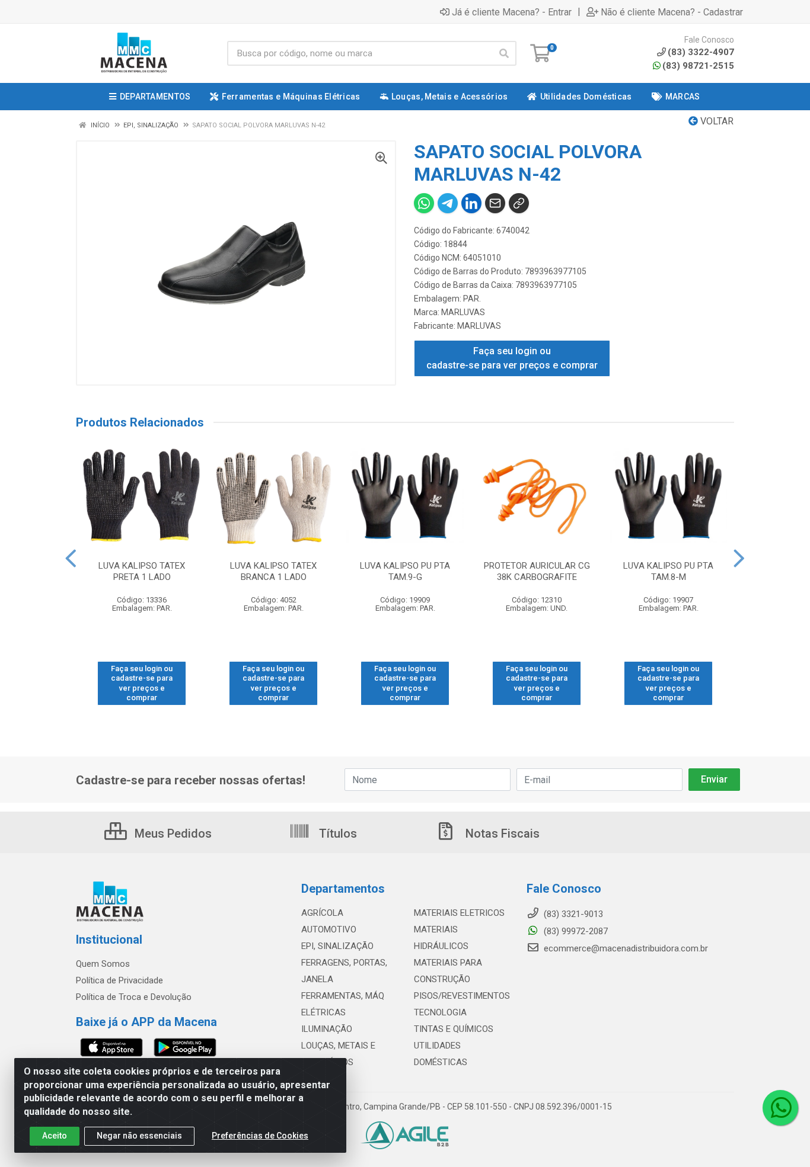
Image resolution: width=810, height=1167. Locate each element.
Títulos (336, 833)
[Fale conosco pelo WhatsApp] (780, 1108)
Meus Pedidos (172, 833)
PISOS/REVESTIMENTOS (462, 995)
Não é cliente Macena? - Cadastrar (672, 12)
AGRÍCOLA (322, 913)
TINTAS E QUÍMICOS (453, 1029)
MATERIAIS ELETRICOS (459, 913)
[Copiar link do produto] (519, 203)
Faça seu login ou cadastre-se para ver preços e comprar (512, 358)
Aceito (54, 1135)
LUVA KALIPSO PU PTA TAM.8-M (668, 571)
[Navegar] (71, 558)
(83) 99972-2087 (574, 931)
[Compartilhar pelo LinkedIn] (471, 203)
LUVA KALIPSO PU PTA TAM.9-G (405, 571)
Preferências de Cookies (260, 1135)
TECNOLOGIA (440, 1012)
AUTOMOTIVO (328, 929)
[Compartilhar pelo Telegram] (448, 203)
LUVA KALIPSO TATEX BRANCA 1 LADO (273, 571)
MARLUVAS (463, 312)
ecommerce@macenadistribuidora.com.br (624, 948)
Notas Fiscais (501, 833)
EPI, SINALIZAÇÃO (337, 946)
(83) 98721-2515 (698, 65)
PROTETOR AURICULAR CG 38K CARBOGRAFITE (537, 571)
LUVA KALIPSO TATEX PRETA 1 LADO (141, 571)
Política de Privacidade (119, 980)
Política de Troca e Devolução (134, 997)
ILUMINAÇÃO (326, 1029)
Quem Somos (103, 963)
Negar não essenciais (139, 1135)
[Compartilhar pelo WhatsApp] (424, 203)
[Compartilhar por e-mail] (495, 203)
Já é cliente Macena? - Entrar (512, 12)
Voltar (716, 121)
